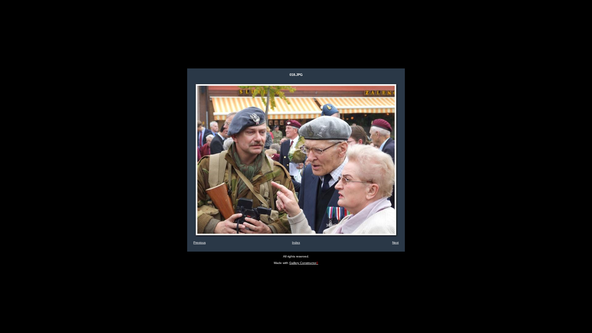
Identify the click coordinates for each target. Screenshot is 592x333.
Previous (199, 242)
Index (296, 242)
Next (395, 242)
